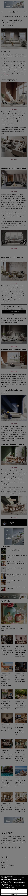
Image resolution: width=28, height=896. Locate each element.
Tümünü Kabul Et (14, 889)
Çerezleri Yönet (14, 892)
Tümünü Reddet (14, 894)
